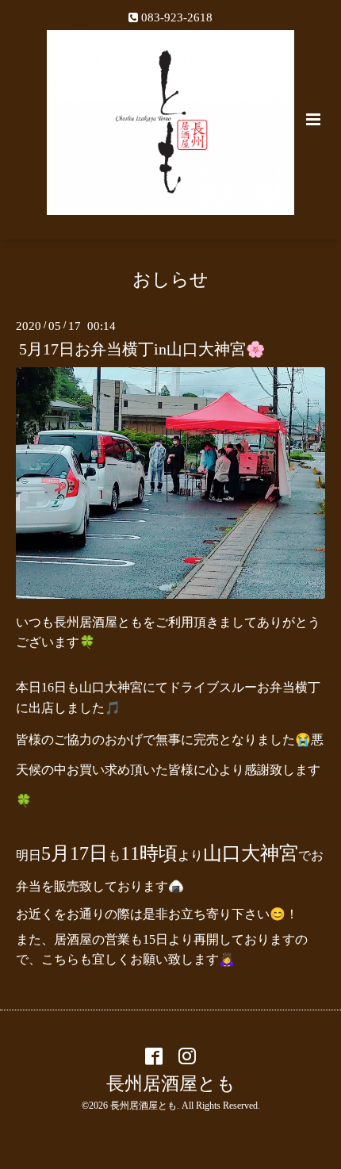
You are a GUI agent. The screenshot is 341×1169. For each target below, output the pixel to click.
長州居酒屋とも (171, 1084)
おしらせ (170, 279)
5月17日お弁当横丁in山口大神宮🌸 (142, 349)
